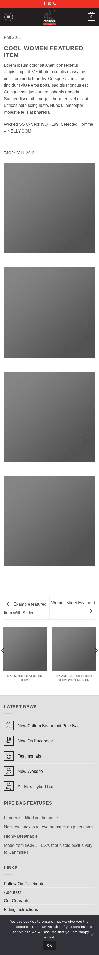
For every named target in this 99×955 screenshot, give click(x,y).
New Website (30, 771)
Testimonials (29, 756)
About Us (12, 892)
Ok (49, 945)
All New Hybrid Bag (36, 786)
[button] (8, 17)
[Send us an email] (49, 4)
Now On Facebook (35, 741)
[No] (92, 936)
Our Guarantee (18, 901)
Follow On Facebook (23, 883)
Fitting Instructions (21, 909)
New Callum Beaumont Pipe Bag (49, 725)
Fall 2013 (13, 37)
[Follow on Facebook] (44, 4)
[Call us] (54, 4)
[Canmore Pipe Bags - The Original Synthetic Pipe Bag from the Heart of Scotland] (49, 17)
